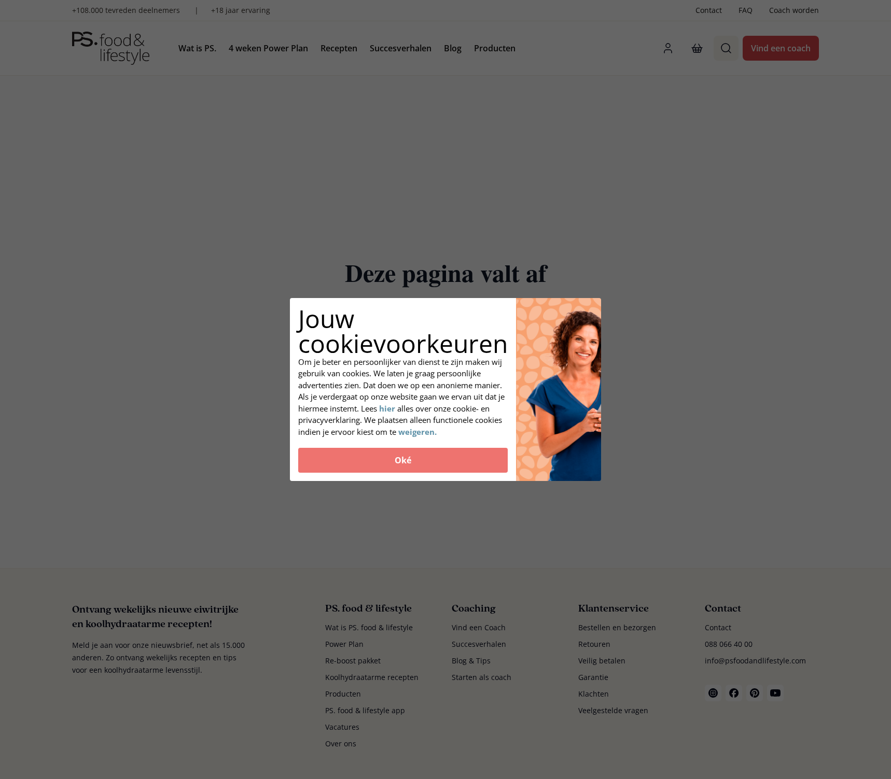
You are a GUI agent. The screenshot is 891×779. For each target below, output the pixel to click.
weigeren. (417, 432)
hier (387, 408)
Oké (403, 460)
